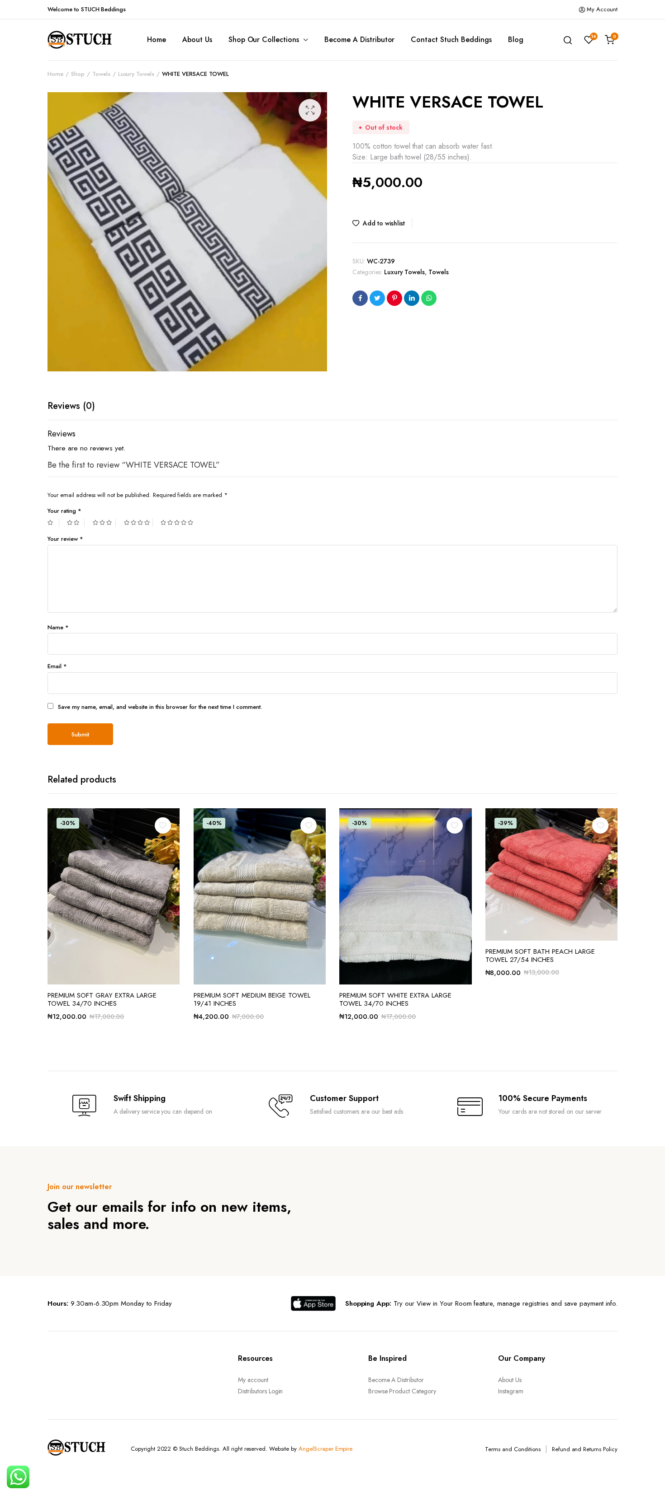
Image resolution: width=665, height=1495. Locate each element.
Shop (78, 74)
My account (253, 1379)
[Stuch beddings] (84, 40)
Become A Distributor (359, 39)
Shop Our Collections (263, 39)
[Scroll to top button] (644, 1474)
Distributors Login (260, 1391)
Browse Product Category (402, 1391)
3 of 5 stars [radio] (104, 522)
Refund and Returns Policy (585, 1449)
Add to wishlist (384, 223)
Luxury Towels (136, 74)
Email (57, 666)
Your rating (64, 510)
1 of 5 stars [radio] (53, 522)
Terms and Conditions (512, 1449)
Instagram (510, 1391)
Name (58, 627)
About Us (197, 39)
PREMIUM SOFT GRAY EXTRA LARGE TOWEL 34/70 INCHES (102, 999)
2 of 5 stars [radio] (75, 522)
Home (156, 39)
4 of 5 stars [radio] (138, 522)
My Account (602, 9)
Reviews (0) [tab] (71, 405)
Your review (65, 538)
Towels (101, 74)
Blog (515, 39)
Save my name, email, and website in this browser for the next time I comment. (160, 707)
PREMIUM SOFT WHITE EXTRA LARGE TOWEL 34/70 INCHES (395, 999)
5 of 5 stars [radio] (178, 522)
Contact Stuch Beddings (451, 39)
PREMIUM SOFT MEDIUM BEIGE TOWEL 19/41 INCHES (252, 999)
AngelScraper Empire (325, 1448)
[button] (310, 110)
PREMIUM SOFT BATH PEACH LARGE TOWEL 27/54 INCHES (540, 956)
